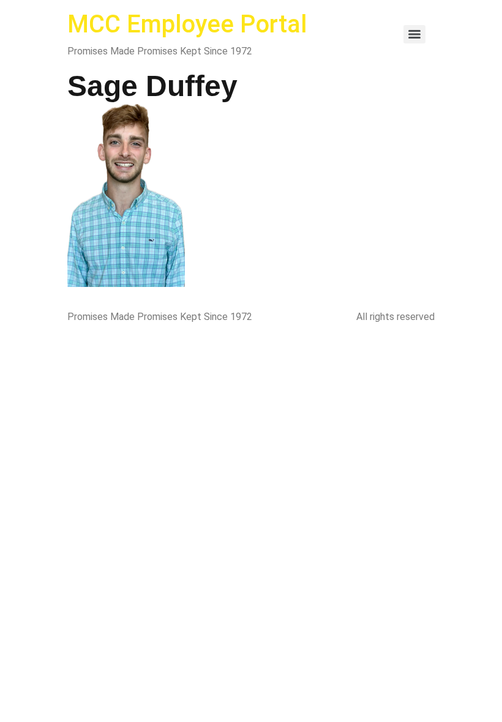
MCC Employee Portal (187, 24)
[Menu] (414, 34)
